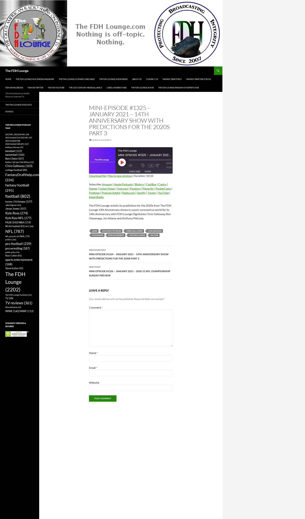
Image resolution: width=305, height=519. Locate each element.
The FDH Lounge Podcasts (18, 105)
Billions (29, 162)
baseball (13, 151)
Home (8, 79)
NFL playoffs (12, 236)
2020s (94, 231)
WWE (12, 311)
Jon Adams (97, 235)
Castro (162, 184)
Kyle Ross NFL (18, 218)
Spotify (141, 192)
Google (9, 111)
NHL (25, 236)
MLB (11, 222)
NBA (25, 222)
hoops (25, 201)
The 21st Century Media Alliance (85, 87)
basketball (15, 154)
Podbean (94, 192)
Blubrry (139, 184)
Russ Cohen (13, 255)
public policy (12, 252)
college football (16, 169)
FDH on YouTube (56, 87)
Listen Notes (107, 188)
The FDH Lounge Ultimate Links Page (77, 79)
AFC (24, 144)
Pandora (135, 188)
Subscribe (134, 171)
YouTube (163, 192)
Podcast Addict (111, 192)
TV (9, 298)
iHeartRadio (96, 197)
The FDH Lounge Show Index (113, 79)
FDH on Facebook (14, 87)
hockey (11, 201)
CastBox (151, 184)
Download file (97, 175)
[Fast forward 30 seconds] (161, 165)
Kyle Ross (16, 213)
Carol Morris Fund (117, 87)
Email (93, 367)
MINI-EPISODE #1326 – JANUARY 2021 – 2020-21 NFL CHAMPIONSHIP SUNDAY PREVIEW (129, 271)
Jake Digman (13, 205)
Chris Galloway (134, 231)
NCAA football (15, 226)
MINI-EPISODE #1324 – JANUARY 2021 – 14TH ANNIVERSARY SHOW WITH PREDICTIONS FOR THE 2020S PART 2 (129, 254)
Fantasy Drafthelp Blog (198, 79)
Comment (96, 307)
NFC (29, 226)
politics (10, 239)
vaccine (154, 235)
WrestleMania (13, 307)
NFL (14, 231)
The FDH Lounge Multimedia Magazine (35, 79)
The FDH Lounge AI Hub (142, 87)
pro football (18, 244)
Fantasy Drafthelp (172, 79)
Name (93, 352)
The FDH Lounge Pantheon (18, 295)
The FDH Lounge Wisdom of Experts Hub (178, 87)
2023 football (12, 141)
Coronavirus (155, 231)
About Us (137, 79)
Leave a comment (102, 140)
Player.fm (148, 188)
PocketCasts (163, 188)
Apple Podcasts (123, 184)
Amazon (107, 184)
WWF (27, 311)
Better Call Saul (14, 162)
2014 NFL (23, 134)
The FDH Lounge (17, 71)
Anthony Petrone (111, 231)
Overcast (122, 188)
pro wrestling (17, 248)
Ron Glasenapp (116, 235)
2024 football (12, 144)
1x (151, 165)
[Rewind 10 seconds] (143, 165)
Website (94, 382)
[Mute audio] (134, 165)
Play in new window (120, 175)
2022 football (12, 137)
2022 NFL (26, 137)
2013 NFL (11, 134)
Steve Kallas (14, 268)
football (17, 196)
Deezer (93, 188)
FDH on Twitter (35, 87)
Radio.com (128, 192)
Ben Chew (14, 158)
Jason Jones (15, 208)
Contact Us (152, 79)
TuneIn (152, 192)
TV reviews (18, 303)
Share (148, 171)
